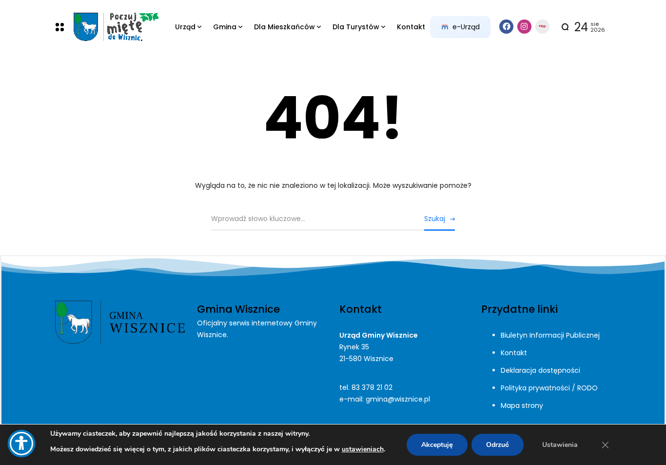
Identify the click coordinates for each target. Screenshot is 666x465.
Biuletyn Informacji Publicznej (550, 335)
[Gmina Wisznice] (116, 27)
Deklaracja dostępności (540, 370)
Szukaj (434, 218)
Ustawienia (560, 444)
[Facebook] (506, 27)
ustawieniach (363, 449)
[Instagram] (524, 27)
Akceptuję (437, 444)
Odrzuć (497, 444)
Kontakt (514, 353)
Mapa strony (522, 405)
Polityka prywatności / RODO (549, 388)
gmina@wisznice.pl (398, 399)
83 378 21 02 (372, 387)
